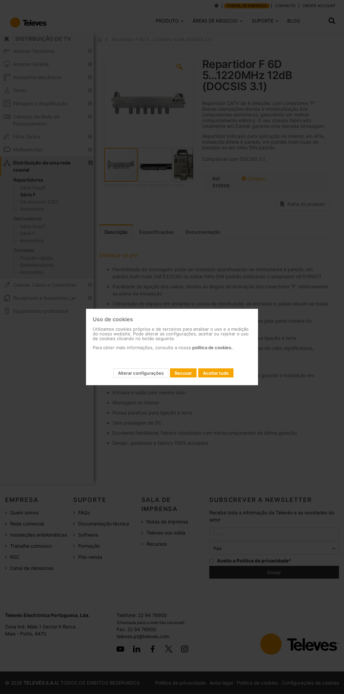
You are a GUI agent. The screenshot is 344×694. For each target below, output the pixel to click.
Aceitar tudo (216, 373)
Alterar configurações (141, 373)
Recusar (183, 373)
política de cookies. (212, 347)
